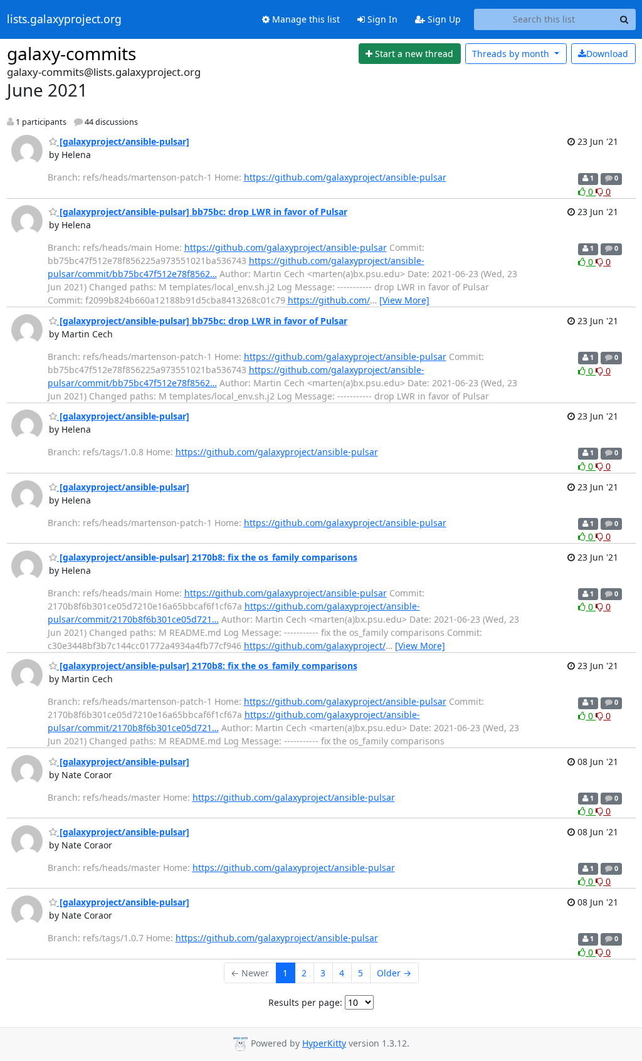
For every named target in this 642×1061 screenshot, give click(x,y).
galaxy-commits (71, 53)
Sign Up (443, 19)
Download (607, 54)
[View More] (404, 300)
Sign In (381, 19)
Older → (394, 973)
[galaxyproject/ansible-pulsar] (123, 141)
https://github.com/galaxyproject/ (315, 646)
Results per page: (305, 1002)
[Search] (624, 19)
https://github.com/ (329, 300)
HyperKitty (324, 1043)
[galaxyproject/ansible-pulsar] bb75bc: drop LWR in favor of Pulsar (202, 212)
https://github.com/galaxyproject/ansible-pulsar (345, 177)
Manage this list (305, 19)
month (512, 54)
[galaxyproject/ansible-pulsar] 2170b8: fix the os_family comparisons (207, 557)
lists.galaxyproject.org (64, 19)
